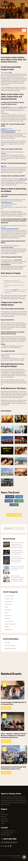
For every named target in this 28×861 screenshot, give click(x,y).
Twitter (20, 496)
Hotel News (7, 618)
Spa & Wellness (4, 819)
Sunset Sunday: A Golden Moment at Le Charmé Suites (13, 703)
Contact (3, 823)
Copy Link (15, 504)
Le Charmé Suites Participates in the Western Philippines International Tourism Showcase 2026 (17, 578)
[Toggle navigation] (26, 4)
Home (2, 812)
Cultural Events (8, 604)
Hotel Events (8, 615)
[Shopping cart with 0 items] (24, 857)
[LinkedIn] (5, 846)
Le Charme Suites (16, 855)
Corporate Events (9, 598)
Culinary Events (8, 601)
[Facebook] (1, 846)
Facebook (11, 496)
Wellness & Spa (8, 629)
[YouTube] (8, 846)
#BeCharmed (4, 821)
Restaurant (3, 816)
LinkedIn (10, 500)
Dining (6, 607)
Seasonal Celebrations (10, 624)
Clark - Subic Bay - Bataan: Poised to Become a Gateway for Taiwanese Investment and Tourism (17, 545)
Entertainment (8, 610)
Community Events (9, 595)
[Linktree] (10, 846)
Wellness (7, 627)
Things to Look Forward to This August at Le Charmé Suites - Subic (17, 568)
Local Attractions (9, 621)
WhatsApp (20, 500)
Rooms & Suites (4, 814)
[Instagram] (3, 846)
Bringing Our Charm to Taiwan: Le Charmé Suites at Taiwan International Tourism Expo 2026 (18, 559)
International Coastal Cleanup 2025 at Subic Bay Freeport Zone (13, 768)
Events (6, 612)
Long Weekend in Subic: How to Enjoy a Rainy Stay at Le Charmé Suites (17, 552)
